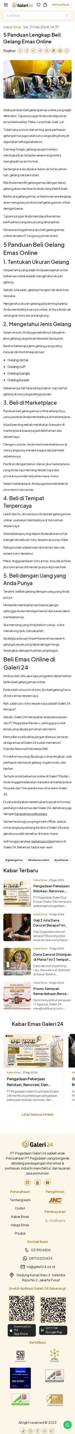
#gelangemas (14, 860)
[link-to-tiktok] (23, 1431)
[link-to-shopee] (47, 1182)
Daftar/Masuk (60, 4)
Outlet (20, 1208)
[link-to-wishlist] (38, 5)
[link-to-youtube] (44, 1431)
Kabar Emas (20, 1216)
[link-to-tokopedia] (27, 1182)
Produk (20, 1233)
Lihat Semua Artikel (37, 1114)
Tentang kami (20, 1200)
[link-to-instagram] (30, 1431)
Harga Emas (20, 1225)
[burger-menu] (5, 4)
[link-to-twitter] (51, 1431)
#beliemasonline (38, 860)
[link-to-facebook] (37, 1431)
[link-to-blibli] (37, 1182)
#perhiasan (61, 860)
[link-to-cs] (67, 1425)
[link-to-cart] (45, 5)
